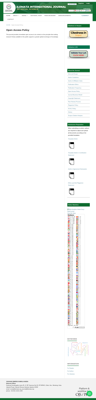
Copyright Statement (74, 98)
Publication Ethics (73, 84)
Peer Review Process (74, 101)
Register (81, 3)
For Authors (70, 371)
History (70, 112)
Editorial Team (36, 15)
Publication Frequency (74, 88)
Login (88, 3)
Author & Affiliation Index (75, 81)
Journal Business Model (75, 95)
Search (86, 15)
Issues (24, 15)
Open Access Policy (74, 91)
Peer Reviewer (50, 15)
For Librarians (71, 374)
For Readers (70, 368)
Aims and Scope (73, 74)
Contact (10, 19)
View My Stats (71, 213)
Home (8, 15)
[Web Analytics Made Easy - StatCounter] (78, 211)
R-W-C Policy (72, 108)
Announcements (64, 15)
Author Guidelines (73, 77)
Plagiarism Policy (73, 105)
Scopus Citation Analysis (75, 115)
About (15, 15)
